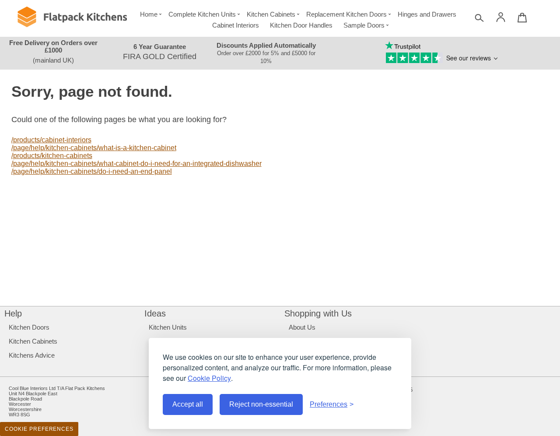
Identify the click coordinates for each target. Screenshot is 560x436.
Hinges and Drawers (427, 14)
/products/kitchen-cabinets (51, 155)
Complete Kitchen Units (202, 14)
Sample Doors (364, 25)
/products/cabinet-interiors (51, 140)
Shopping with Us (318, 313)
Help (13, 313)
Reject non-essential (261, 404)
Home (149, 14)
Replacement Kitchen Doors (346, 14)
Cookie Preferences (39, 429)
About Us (302, 327)
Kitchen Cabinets (271, 14)
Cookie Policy (209, 378)
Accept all (187, 404)
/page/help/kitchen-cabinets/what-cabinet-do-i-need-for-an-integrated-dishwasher (136, 163)
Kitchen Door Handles (301, 25)
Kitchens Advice (32, 355)
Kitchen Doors (29, 327)
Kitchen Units (168, 327)
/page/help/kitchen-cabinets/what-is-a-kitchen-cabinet (93, 147)
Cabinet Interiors (235, 25)
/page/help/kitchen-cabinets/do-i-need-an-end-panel (91, 171)
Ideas (155, 313)
